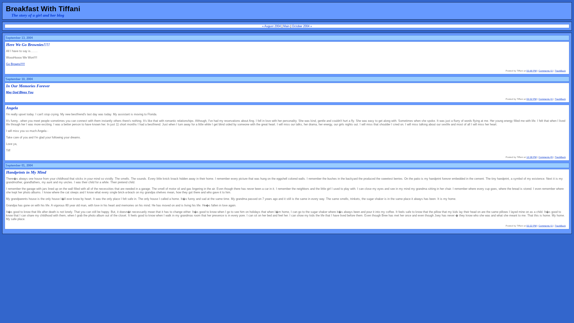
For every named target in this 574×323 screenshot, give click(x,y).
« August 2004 (271, 26)
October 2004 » (302, 26)
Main (286, 26)
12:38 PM (531, 157)
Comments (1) (546, 71)
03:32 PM (531, 99)
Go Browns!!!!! (15, 64)
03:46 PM (531, 71)
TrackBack (560, 71)
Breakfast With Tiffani (43, 9)
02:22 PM (531, 226)
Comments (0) (546, 157)
